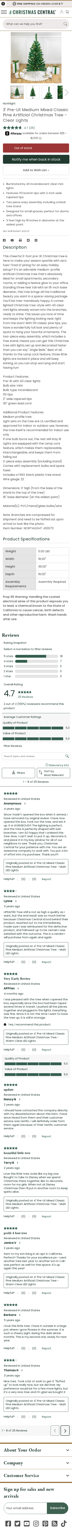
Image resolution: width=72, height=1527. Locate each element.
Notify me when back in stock (36, 159)
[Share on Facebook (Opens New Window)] (4, 240)
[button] (3, 4)
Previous (5, 92)
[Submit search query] (65, 24)
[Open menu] (4, 12)
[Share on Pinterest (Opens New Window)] (36, 240)
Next (66, 92)
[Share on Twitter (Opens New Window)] (28, 240)
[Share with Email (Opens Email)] (12, 240)
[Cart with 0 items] (67, 11)
